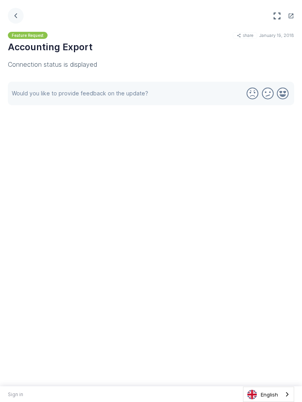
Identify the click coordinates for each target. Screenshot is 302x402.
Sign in (15, 394)
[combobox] (268, 394)
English (269, 394)
